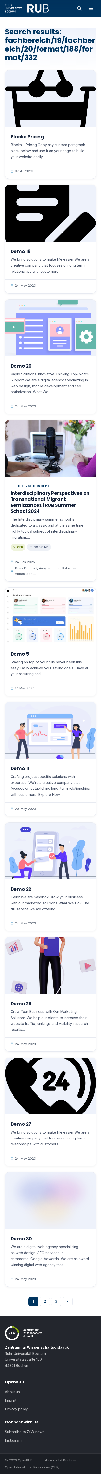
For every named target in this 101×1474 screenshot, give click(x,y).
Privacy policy (16, 1409)
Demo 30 (21, 1238)
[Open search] (79, 8)
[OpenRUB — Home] (27, 8)
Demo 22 (21, 889)
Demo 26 (21, 1003)
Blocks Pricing (27, 136)
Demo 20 (21, 366)
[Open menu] (91, 8)
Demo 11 (20, 768)
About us (12, 1392)
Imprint (10, 1400)
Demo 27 (21, 1124)
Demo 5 (20, 654)
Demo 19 (21, 251)
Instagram (13, 1440)
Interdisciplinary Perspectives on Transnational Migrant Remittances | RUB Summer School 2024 (50, 502)
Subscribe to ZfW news (24, 1432)
